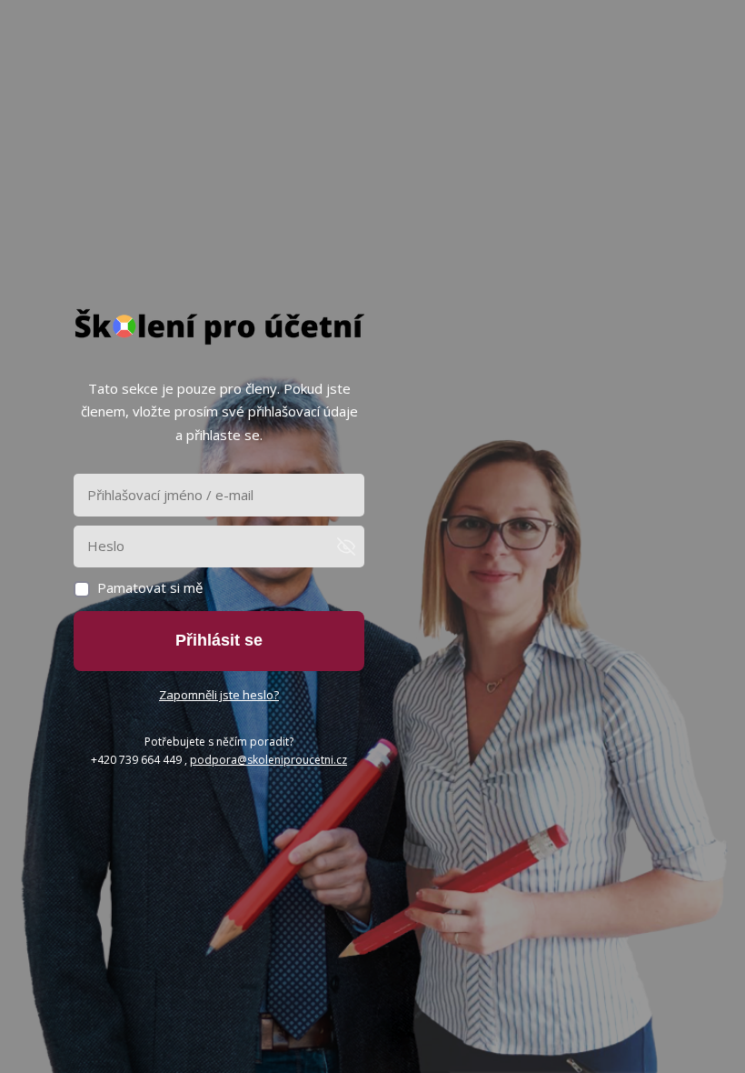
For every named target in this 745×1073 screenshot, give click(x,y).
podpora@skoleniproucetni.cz (268, 759)
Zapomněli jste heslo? (219, 695)
